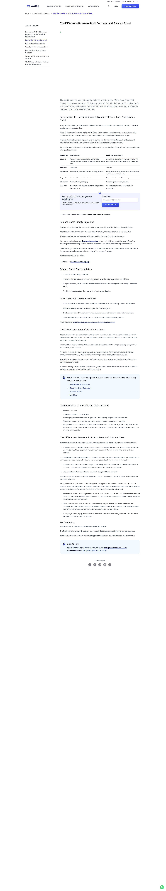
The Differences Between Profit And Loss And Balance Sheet (37, 63)
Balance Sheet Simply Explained (36, 40)
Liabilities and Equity (79, 261)
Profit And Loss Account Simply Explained (35, 52)
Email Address (106, 196)
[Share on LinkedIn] (109, 564)
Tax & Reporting (93, 6)
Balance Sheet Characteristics (35, 43)
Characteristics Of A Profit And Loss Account (37, 57)
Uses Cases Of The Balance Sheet (36, 47)
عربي (137, 1)
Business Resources (54, 6)
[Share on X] (94, 564)
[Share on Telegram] (99, 564)
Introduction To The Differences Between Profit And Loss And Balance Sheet (36, 34)
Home (27, 13)
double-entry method (90, 241)
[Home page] (33, 6)
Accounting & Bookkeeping (74, 6)
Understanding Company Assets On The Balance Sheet (94, 322)
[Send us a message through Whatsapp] (162, 887)
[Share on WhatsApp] (104, 564)
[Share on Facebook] (89, 564)
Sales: (113, 1)
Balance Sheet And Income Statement (95, 214)
